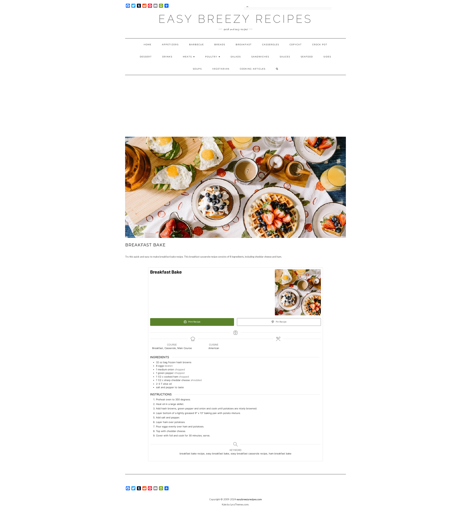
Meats (188, 56)
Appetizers (170, 44)
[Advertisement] (235, 102)
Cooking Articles (252, 69)
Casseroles (270, 44)
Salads (236, 56)
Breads (219, 44)
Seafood (307, 56)
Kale (224, 504)
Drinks (167, 56)
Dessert (146, 56)
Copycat (296, 44)
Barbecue (196, 44)
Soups (197, 69)
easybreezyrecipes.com (249, 499)
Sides (327, 56)
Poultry (211, 56)
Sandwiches (260, 56)
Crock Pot (319, 44)
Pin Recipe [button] (280, 321)
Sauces (285, 56)
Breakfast (244, 44)
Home (147, 44)
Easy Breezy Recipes (235, 19)
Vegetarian (220, 69)
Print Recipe (194, 321)
